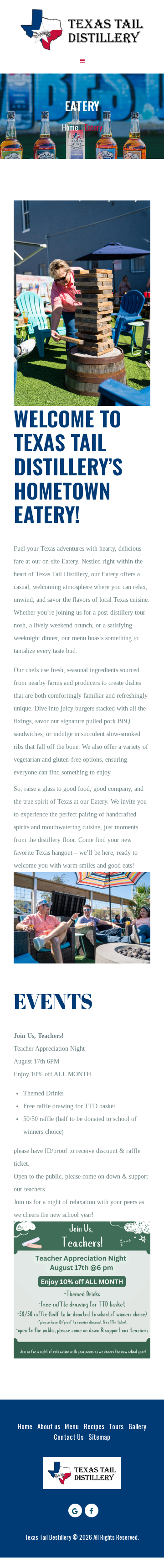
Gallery (137, 1426)
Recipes (94, 1426)
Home (70, 127)
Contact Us (68, 1437)
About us (48, 1426)
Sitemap (99, 1437)
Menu (72, 1426)
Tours (116, 1426)
